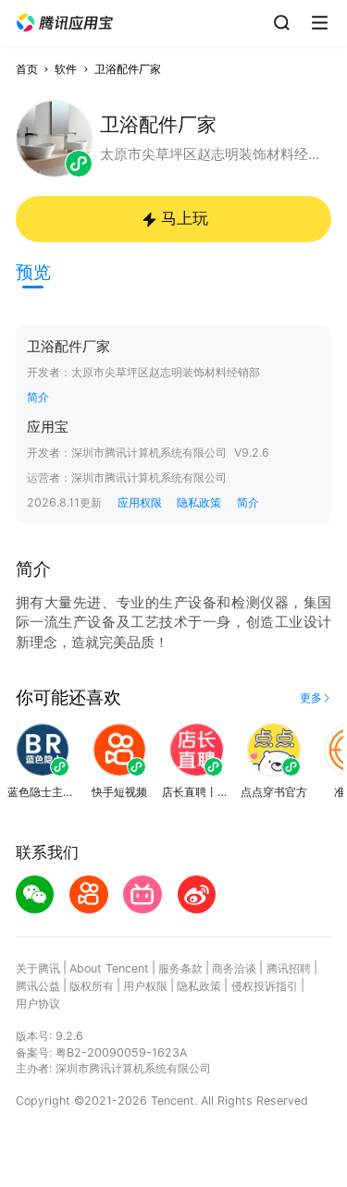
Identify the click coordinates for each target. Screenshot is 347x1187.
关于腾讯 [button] (38, 968)
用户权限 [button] (145, 986)
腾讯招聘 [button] (288, 968)
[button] (65, 23)
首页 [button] (27, 69)
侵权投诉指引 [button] (264, 986)
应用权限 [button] (140, 502)
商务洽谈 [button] (234, 968)
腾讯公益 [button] (38, 986)
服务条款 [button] (180, 968)
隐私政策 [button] (199, 502)
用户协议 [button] (38, 1003)
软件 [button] (66, 69)
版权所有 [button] (91, 986)
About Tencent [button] (109, 968)
